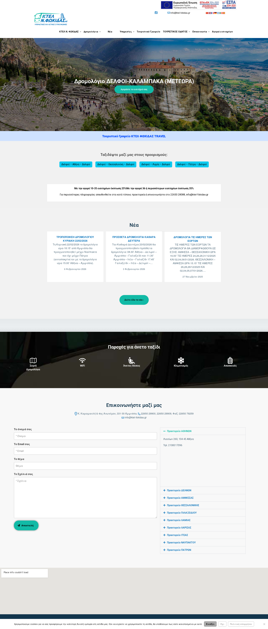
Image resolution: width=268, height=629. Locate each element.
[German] (215, 12)
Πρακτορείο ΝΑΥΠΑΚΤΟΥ (181, 542)
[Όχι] (264, 624)
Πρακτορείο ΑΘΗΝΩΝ (179, 431)
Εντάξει (210, 623)
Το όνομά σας (23, 429)
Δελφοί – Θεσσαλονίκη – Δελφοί (115, 164)
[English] (210, 12)
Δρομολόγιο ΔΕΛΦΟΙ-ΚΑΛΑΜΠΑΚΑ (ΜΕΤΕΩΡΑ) (134, 81)
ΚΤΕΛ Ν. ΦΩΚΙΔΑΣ (69, 31)
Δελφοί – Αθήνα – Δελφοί (75, 164)
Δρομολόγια (91, 31)
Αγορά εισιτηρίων (222, 31)
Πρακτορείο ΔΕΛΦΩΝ (179, 490)
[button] (134, 84)
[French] (212, 12)
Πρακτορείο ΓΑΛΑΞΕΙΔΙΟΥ (182, 512)
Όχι (222, 623)
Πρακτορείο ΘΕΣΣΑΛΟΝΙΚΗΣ (183, 505)
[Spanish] (224, 12)
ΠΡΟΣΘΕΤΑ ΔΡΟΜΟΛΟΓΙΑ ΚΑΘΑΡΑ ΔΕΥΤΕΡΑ (134, 238)
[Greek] (218, 12)
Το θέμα (19, 459)
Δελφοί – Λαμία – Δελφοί (155, 164)
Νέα (110, 31)
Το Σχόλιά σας (23, 474)
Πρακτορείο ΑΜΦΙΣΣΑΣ (180, 497)
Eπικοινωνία (199, 31)
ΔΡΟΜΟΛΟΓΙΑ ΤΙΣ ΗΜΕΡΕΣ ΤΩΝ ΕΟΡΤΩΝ (193, 239)
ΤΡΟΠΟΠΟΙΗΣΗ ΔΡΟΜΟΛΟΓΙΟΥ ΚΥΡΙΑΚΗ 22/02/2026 (75, 238)
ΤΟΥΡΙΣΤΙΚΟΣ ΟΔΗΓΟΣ (175, 31)
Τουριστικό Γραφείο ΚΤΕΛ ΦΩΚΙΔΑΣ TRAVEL (134, 136)
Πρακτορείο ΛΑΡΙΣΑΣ (179, 527)
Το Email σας (22, 444)
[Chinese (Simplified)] (207, 12)
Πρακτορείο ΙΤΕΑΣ (177, 535)
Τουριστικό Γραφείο (148, 31)
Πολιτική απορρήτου (241, 623)
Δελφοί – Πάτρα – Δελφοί (192, 164)
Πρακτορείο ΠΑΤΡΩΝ (179, 549)
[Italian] (221, 12)
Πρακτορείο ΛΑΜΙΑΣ (178, 520)
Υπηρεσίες (126, 31)
